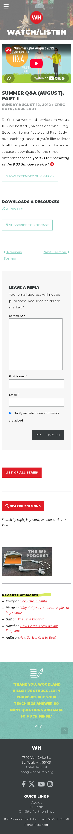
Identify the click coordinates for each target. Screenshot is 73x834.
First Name (17, 376)
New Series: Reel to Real (37, 637)
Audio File (14, 209)
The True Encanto (33, 601)
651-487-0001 (36, 767)
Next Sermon (55, 252)
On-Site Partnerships (36, 811)
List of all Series (21, 472)
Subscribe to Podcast (28, 225)
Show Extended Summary (29, 176)
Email (13, 395)
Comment (17, 316)
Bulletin (36, 807)
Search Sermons (25, 506)
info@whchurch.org (37, 772)
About (36, 802)
